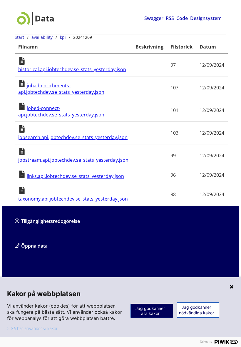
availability (42, 37)
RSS (170, 18)
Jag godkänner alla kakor (150, 311)
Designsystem (206, 18)
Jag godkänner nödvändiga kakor (196, 310)
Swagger (153, 18)
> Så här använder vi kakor (32, 328)
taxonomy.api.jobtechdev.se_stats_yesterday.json (73, 199)
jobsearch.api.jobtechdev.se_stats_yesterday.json (73, 137)
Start (19, 37)
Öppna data (34, 246)
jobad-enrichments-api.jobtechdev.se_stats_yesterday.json (61, 88)
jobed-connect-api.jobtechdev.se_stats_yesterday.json (61, 111)
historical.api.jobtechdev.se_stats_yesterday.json (72, 69)
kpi (63, 37)
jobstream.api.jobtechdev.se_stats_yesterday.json (73, 160)
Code (182, 18)
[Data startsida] (36, 18)
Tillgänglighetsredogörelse (50, 221)
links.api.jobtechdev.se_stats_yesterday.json (75, 176)
